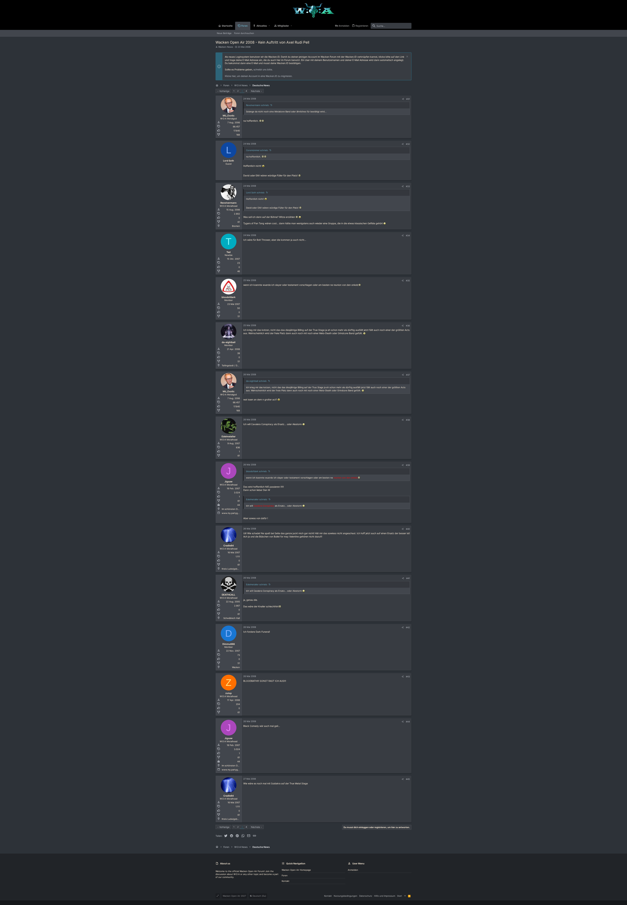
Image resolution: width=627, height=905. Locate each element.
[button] (269, 26)
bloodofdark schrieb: (256, 471)
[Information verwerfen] (407, 57)
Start (399, 896)
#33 (408, 186)
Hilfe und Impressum (384, 896)
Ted (228, 252)
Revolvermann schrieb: (257, 105)
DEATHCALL (228, 594)
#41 (408, 578)
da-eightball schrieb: (256, 381)
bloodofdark (228, 297)
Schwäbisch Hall (231, 618)
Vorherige (224, 91)
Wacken (236, 667)
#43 (408, 676)
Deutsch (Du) (259, 896)
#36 (408, 325)
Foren (285, 875)
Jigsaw (229, 481)
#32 (408, 144)
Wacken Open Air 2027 (234, 896)
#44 (408, 721)
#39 (408, 465)
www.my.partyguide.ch (233, 513)
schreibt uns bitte (262, 69)
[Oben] (405, 895)
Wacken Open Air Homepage (296, 870)
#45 (408, 779)
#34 (408, 235)
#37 (408, 374)
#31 (408, 99)
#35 (408, 280)
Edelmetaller (229, 436)
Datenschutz (365, 896)
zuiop (228, 693)
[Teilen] (403, 99)
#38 (408, 420)
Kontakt (285, 881)
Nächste (255, 91)
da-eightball (228, 342)
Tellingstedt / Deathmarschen (237, 365)
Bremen (236, 226)
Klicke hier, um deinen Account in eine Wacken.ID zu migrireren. (258, 76)
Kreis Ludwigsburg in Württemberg (239, 568)
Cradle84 (228, 545)
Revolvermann (228, 202)
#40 (408, 529)
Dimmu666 (228, 644)
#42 (408, 627)
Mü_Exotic (228, 115)
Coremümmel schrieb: (257, 150)
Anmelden (353, 870)
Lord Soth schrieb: (255, 192)
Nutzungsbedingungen (345, 896)
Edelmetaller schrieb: (256, 499)
